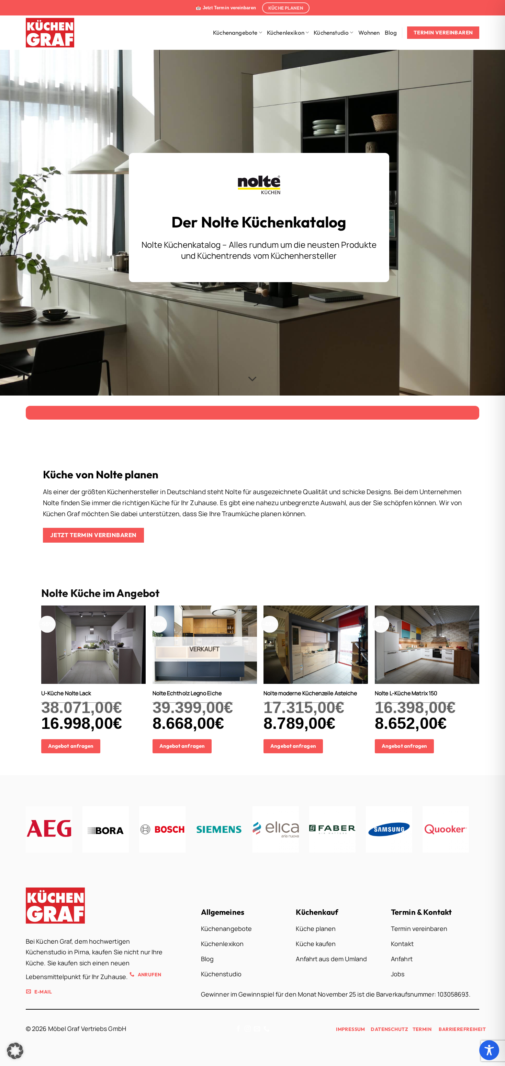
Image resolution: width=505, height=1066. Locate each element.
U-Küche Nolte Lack (66, 693)
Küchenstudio (331, 32)
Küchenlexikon (285, 32)
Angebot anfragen (70, 746)
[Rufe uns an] (266, 1029)
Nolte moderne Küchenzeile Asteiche (310, 693)
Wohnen (369, 32)
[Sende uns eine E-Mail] (257, 1029)
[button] (15, 1051)
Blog (391, 32)
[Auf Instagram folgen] (248, 1029)
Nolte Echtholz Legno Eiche (187, 693)
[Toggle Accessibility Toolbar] (489, 1050)
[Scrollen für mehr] (252, 378)
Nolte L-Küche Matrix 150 (406, 693)
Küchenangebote (235, 32)
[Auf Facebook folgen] (238, 1029)
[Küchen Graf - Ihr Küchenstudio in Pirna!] (55, 32)
